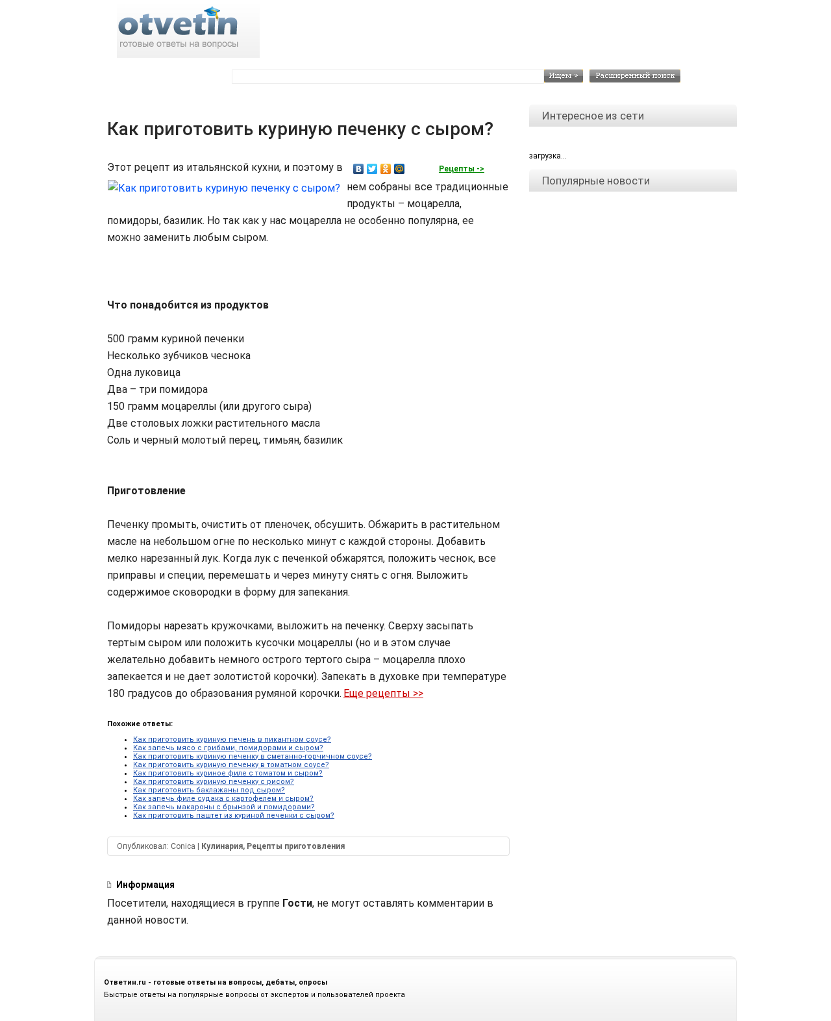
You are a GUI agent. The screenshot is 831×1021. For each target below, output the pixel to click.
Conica (183, 846)
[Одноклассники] (386, 168)
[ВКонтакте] (359, 168)
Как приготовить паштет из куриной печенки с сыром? (233, 815)
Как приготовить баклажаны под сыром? (209, 790)
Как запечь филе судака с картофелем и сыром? (223, 798)
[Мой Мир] (399, 168)
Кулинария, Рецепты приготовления (273, 846)
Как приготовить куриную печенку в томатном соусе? (231, 765)
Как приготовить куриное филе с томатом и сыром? (228, 773)
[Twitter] (372, 168)
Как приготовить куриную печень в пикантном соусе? (232, 739)
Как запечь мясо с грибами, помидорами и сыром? (228, 748)
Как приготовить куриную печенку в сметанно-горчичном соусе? (252, 756)
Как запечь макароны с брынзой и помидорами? (224, 807)
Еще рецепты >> (383, 693)
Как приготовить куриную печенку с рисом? (213, 781)
